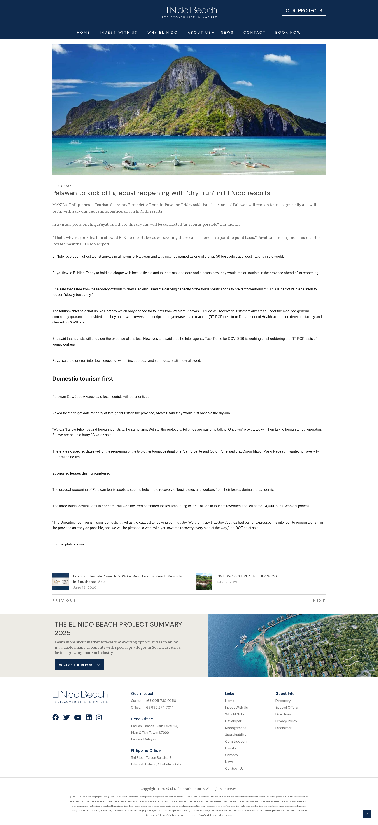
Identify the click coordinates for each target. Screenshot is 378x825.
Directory (283, 700)
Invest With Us (119, 32)
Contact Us (234, 768)
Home (83, 32)
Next (319, 600)
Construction (236, 741)
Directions (283, 714)
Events (230, 748)
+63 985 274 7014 (159, 707)
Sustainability (236, 734)
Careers (231, 755)
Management (235, 727)
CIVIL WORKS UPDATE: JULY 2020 (247, 576)
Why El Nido (162, 32)
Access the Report (77, 664)
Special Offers (286, 707)
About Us (199, 32)
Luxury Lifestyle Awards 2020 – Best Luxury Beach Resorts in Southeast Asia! (127, 579)
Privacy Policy (286, 721)
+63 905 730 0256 (160, 700)
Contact (254, 32)
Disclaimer (283, 727)
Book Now (288, 32)
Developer (233, 721)
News (227, 32)
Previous (64, 600)
